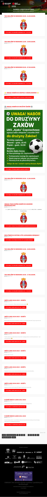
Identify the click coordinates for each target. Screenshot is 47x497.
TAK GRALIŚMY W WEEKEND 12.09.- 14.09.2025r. (19, 42)
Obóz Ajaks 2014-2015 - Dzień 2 (15, 367)
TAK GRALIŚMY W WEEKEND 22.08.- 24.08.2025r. (19, 249)
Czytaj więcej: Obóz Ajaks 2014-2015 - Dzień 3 (15, 357)
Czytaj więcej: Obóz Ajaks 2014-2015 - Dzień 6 (15, 307)
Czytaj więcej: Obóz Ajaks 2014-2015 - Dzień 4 (15, 341)
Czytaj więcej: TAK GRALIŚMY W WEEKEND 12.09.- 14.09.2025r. (18, 57)
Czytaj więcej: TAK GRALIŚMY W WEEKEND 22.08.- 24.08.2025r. (18, 265)
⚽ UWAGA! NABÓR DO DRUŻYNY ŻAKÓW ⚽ (18, 107)
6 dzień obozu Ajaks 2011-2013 (15, 400)
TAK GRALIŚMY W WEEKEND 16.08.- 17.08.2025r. (19, 275)
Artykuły (6, 17)
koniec (13, 437)
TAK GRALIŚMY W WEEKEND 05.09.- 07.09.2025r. (19, 67)
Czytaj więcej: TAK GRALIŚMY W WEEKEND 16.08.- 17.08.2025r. (18, 291)
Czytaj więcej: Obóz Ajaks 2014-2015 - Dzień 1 (15, 390)
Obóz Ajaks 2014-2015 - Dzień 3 (15, 351)
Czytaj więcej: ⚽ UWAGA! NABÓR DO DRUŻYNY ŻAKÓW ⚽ (17, 169)
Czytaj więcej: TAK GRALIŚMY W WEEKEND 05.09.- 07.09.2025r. (18, 83)
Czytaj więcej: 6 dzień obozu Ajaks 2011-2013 (15, 406)
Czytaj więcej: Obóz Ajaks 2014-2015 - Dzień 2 (15, 374)
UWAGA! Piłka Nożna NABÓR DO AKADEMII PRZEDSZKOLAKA (18, 204)
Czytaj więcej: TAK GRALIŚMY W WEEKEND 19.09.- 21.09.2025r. (18, 32)
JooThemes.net (25, 493)
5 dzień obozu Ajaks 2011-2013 (15, 416)
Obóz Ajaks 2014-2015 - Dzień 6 (15, 300)
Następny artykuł (6, 437)
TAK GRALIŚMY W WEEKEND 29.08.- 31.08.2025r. (19, 178)
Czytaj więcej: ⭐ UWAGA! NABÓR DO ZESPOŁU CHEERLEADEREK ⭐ (19, 97)
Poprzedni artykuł (11, 435)
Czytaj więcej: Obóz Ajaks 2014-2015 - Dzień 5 (15, 323)
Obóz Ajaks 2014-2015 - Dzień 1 (15, 383)
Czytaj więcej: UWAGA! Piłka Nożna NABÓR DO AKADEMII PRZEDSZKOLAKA (20, 226)
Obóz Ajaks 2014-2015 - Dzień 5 (15, 316)
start (4, 435)
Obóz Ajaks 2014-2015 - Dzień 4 (15, 333)
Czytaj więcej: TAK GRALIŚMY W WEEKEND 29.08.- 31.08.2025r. (18, 194)
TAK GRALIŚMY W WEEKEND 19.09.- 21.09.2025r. (19, 16)
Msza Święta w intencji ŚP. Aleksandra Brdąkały (21, 235)
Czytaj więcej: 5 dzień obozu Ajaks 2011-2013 (15, 424)
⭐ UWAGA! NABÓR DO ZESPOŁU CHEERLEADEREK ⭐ (21, 93)
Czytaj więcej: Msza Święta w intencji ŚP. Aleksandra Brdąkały (19, 239)
